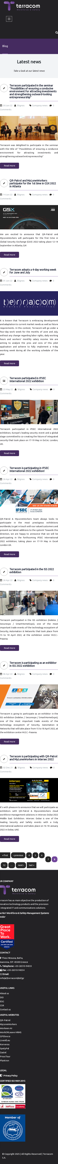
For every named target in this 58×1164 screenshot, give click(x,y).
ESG (2, 1001)
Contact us (5, 1009)
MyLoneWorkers (8, 1024)
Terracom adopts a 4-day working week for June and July (33, 271)
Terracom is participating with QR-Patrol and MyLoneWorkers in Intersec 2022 (33, 758)
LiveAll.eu (5, 1040)
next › (21, 865)
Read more (9, 165)
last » (31, 865)
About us (4, 993)
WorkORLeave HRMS (10, 1032)
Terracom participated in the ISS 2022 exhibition (32, 571)
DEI (2, 997)
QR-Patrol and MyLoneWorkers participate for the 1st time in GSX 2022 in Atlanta (33, 183)
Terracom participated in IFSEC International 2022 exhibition (28, 380)
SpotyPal (4, 1048)
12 (4, 865)
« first (5, 855)
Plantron (4, 1060)
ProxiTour (5, 1056)
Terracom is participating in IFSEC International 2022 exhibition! (29, 469)
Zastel (3, 1052)
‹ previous (18, 855)
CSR (2, 1005)
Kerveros (5, 1044)
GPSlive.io (5, 1036)
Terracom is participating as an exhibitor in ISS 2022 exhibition (33, 664)
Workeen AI (6, 1028)
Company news (40, 105)
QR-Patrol (5, 1020)
